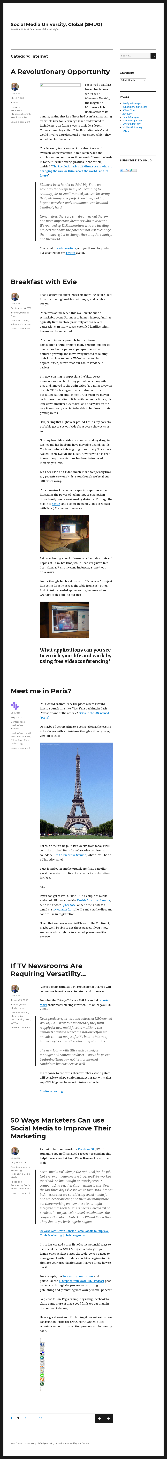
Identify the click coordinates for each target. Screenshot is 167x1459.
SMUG (125, 130)
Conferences (18, 721)
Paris (26, 740)
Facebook (16, 1167)
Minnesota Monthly (21, 114)
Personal (25, 312)
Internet (15, 102)
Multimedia (17, 1016)
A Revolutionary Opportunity (60, 72)
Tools (13, 316)
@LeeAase (68, 905)
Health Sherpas (130, 117)
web (27, 1019)
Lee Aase (16, 93)
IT (11, 740)
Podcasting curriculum (77, 1276)
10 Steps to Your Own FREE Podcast (81, 1280)
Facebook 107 (86, 1149)
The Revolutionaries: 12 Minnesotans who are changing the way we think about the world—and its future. (76, 171)
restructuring (17, 1019)
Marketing (16, 1170)
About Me (127, 113)
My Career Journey (132, 120)
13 (42, 1418)
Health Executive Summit (69, 855)
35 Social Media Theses (134, 107)
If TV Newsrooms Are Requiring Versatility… (48, 970)
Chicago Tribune (19, 1012)
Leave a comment (20, 122)
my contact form (63, 909)
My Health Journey (132, 127)
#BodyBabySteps (131, 103)
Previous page (99, 1422)
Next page (108, 1422)
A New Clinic (129, 110)
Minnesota (16, 110)
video (21, 1008)
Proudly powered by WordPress (72, 1443)
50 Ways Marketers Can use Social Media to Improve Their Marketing (61, 1128)
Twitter (71, 252)
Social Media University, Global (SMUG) (56, 24)
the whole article (65, 248)
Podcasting (17, 1173)
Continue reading (51, 1091)
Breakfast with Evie (44, 282)
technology (17, 743)
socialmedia (24, 1188)
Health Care (17, 725)
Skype (56, 503)
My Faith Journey (131, 124)
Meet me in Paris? (41, 691)
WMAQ (14, 1022)
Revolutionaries (19, 117)
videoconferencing (21, 324)
